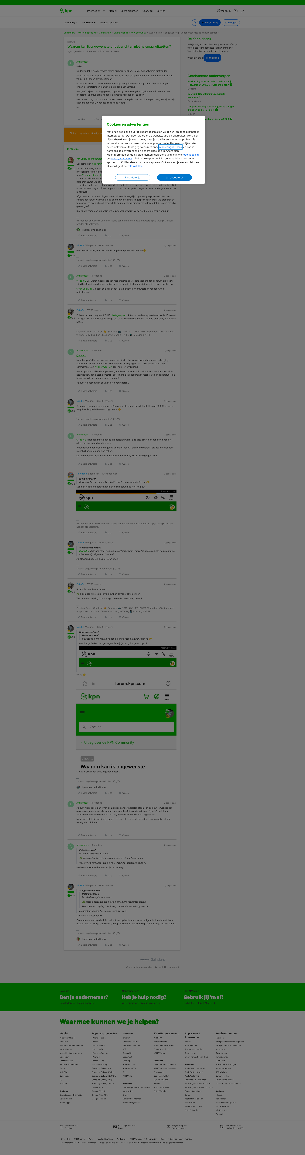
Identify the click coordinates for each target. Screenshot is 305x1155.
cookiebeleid (191, 154)
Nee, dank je (132, 177)
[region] (153, 150)
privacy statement (121, 158)
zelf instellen (134, 166)
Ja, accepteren (174, 177)
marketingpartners (170, 147)
